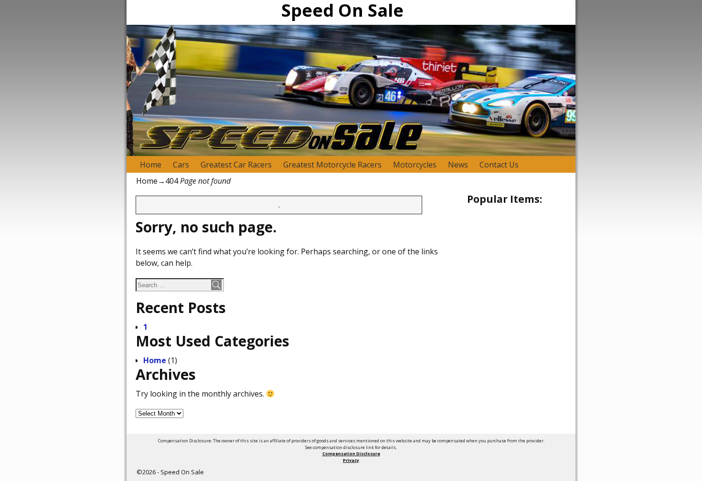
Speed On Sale (182, 472)
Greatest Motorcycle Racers (332, 164)
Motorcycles (414, 164)
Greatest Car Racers (236, 164)
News (458, 164)
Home (150, 164)
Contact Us (499, 164)
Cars (181, 164)
